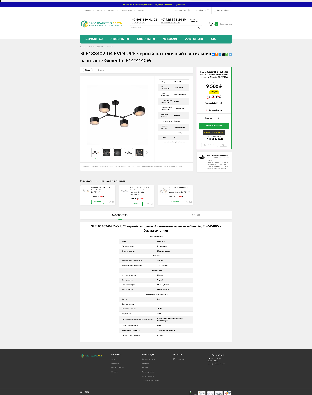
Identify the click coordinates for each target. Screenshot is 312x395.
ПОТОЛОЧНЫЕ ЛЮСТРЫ (173, 166)
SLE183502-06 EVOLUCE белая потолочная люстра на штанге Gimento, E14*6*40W (179, 190)
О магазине (87, 10)
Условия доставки (148, 372)
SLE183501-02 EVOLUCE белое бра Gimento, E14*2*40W (100, 190)
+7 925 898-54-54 (174, 19)
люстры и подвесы (134, 166)
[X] (223, 54)
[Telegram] (230, 54)
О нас (113, 359)
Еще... (213, 39)
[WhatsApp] (226, 54)
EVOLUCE (110, 47)
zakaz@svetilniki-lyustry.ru (170, 22)
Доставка (110, 10)
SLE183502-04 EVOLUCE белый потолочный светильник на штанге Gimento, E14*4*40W (141, 191)
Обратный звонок (138, 22)
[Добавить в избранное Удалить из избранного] (223, 145)
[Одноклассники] (216, 54)
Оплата (99, 10)
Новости (114, 372)
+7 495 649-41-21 (144, 19)
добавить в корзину (214, 125)
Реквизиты (115, 363)
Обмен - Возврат (126, 10)
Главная (82, 47)
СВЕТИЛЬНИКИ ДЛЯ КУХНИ (152, 166)
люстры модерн (120, 166)
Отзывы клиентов (117, 368)
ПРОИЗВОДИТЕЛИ (96, 47)
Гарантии (140, 10)
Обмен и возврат (148, 376)
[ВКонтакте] (213, 54)
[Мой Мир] (220, 54)
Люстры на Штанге (106, 166)
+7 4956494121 (214, 139)
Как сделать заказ (148, 359)
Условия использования (150, 380)
